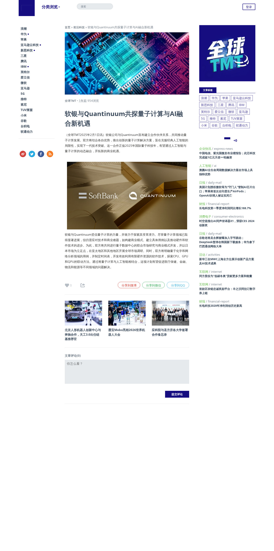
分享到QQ (178, 285)
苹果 (24, 39)
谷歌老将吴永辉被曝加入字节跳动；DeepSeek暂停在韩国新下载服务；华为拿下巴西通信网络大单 (227, 242)
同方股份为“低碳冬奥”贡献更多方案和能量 (225, 276)
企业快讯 (205, 149)
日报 (202, 182)
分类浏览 (50, 6)
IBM (23, 66)
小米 (24, 115)
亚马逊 (25, 88)
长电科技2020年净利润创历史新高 (220, 306)
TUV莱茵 (27, 110)
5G (23, 94)
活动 (202, 255)
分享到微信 (153, 285)
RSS (50, 154)
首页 (67, 27)
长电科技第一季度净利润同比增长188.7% (225, 208)
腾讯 (24, 61)
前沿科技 (79, 27)
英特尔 (25, 72)
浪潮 (24, 28)
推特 (24, 99)
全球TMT (70, 101)
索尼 (24, 104)
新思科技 (27, 50)
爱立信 (25, 77)
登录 (249, 7)
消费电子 (205, 216)
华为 (24, 34)
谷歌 (24, 121)
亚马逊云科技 (30, 45)
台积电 (25, 126)
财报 (202, 204)
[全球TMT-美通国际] (27, 8)
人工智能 (205, 166)
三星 (24, 56)
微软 (24, 83)
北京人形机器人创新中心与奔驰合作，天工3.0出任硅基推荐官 (83, 334)
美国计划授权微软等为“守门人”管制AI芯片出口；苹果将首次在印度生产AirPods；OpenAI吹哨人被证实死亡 (227, 191)
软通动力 (27, 131)
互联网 (204, 272)
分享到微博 (129, 285)
